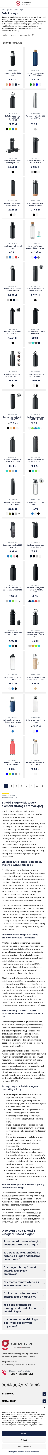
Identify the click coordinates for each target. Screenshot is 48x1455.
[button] (44, 1408)
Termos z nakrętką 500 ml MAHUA (35, 117)
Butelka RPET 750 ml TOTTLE (12, 678)
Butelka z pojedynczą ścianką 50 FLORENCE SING (35, 635)
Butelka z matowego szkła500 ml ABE (35, 74)
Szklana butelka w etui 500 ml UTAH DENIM (12, 721)
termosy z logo (34, 1212)
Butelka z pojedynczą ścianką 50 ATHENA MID (12, 589)
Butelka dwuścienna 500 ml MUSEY (12, 333)
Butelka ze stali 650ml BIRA (13, 247)
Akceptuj (24, 1434)
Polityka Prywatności (32, 1452)
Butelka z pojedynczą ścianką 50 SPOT (35, 546)
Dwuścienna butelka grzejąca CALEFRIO (12, 375)
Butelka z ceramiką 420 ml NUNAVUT (12, 418)
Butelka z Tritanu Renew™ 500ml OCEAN (35, 247)
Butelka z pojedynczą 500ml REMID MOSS (35, 418)
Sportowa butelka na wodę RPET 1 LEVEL (35, 461)
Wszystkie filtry (25, 35)
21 (42, 786)
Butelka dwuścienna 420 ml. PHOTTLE (35, 290)
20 (37, 786)
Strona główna (7, 10)
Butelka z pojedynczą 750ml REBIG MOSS (12, 461)
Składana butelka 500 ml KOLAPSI (12, 634)
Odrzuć (24, 1440)
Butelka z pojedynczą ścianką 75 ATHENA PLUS (35, 590)
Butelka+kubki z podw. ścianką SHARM (13, 162)
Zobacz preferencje (24, 1446)
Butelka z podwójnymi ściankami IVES (35, 204)
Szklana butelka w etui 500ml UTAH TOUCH (35, 678)
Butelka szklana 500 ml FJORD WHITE (35, 764)
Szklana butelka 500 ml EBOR (12, 74)
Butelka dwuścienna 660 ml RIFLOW (12, 290)
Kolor (5, 35)
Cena (13, 35)
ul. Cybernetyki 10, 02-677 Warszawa (18, 1364)
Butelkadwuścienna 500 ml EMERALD (35, 333)
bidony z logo (8, 1195)
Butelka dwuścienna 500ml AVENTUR (12, 204)
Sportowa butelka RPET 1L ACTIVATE (12, 546)
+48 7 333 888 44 (21, 1374)
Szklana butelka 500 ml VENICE (35, 721)
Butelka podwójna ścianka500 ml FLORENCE (12, 118)
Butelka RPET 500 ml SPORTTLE (35, 503)
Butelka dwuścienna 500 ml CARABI (35, 375)
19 (32, 786)
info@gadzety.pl (9, 1361)
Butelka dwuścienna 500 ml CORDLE (12, 503)
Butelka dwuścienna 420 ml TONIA (35, 162)
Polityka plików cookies (16, 1452)
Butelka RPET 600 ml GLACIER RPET (12, 764)
